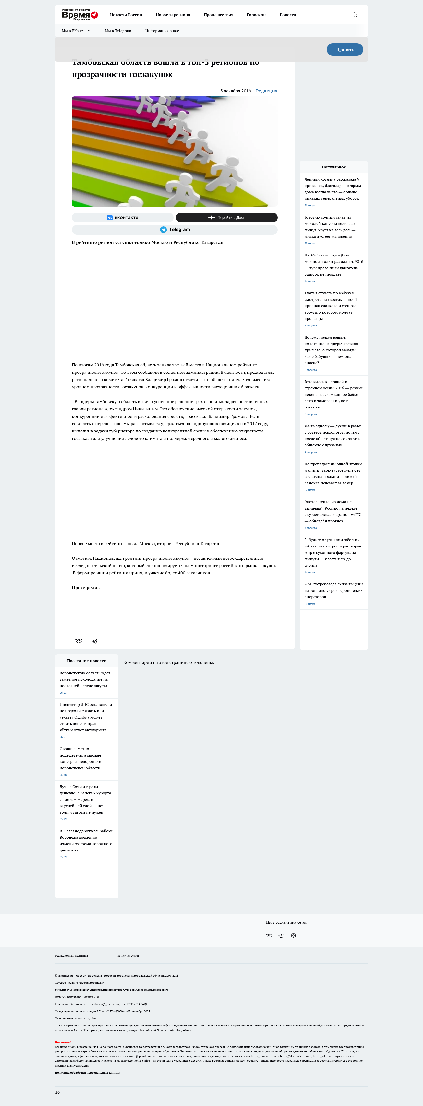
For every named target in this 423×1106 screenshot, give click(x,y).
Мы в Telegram (118, 30)
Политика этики (128, 955)
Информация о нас (162, 30)
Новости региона (173, 14)
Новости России (126, 14)
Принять (345, 49)
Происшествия (218, 14)
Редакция (267, 90)
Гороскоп (256, 14)
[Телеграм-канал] (175, 230)
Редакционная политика (71, 955)
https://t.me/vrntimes (265, 1056)
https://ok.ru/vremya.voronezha (333, 1056)
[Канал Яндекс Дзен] (227, 217)
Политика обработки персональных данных (87, 1072)
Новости (288, 14)
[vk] (79, 641)
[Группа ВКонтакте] (123, 217)
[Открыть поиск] (355, 15)
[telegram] (96, 641)
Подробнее (183, 1030)
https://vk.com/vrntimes (295, 1056)
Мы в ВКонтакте (76, 30)
